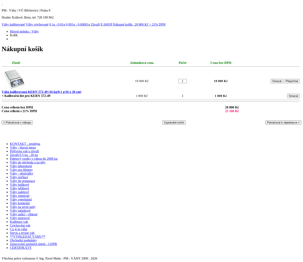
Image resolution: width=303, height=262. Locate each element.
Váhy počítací (19, 177)
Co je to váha (18, 229)
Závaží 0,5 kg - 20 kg (24, 155)
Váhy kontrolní (20, 203)
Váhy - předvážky (21, 173)
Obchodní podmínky (23, 240)
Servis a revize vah (22, 233)
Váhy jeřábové (19, 188)
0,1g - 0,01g (57, 24)
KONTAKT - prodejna (25, 144)
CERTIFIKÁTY (21, 247)
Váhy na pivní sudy (22, 207)
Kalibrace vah (19, 221)
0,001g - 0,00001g (78, 24)
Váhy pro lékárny (21, 170)
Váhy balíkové (19, 184)
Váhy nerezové (20, 218)
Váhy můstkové (20, 210)
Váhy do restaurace (22, 181)
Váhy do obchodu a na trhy (28, 162)
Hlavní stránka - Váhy (24, 31)
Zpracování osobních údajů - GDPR (33, 244)
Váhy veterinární (21, 199)
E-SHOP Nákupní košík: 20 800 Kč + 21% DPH (133, 24)
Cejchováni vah (20, 225)
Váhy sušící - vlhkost (23, 214)
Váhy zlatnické (19, 195)
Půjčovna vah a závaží (24, 151)
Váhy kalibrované (13, 24)
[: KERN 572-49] (14, 89)
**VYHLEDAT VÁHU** (27, 236)
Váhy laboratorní (21, 166)
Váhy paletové (19, 192)
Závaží (95, 24)
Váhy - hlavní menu (23, 147)
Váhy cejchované (37, 24)
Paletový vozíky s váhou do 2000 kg (34, 158)
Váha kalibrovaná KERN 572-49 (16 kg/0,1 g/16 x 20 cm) (41, 92)
